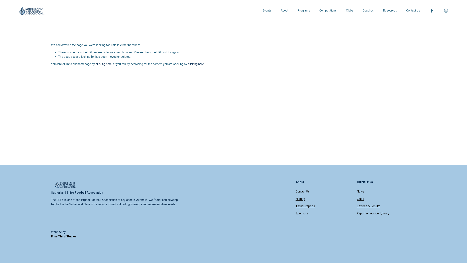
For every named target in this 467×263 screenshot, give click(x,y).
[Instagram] (446, 10)
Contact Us (413, 10)
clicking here (104, 64)
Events (267, 10)
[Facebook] (431, 10)
